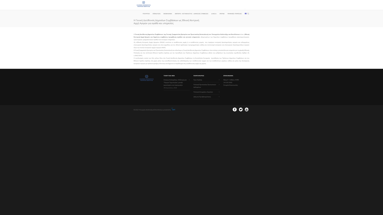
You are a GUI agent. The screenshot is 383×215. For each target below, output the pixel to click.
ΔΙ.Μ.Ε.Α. (214, 14)
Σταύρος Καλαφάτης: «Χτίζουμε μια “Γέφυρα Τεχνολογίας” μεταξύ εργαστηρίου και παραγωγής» (175, 82)
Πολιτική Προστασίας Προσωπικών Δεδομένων (204, 86)
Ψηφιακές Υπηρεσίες (235, 14)
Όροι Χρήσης (197, 80)
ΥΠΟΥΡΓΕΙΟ (146, 14)
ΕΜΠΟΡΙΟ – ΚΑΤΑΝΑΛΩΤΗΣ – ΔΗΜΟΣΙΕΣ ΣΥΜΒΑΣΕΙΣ (191, 14)
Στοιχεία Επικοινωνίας (230, 85)
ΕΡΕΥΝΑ (222, 14)
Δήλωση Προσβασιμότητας (202, 97)
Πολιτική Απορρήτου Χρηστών (203, 92)
